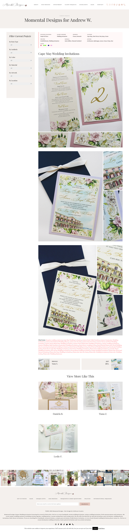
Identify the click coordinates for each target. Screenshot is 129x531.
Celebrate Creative (78, 511)
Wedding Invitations (62, 36)
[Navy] (48, 45)
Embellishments (44, 41)
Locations (89, 34)
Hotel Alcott (96, 36)
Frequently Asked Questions (71, 498)
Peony (108, 41)
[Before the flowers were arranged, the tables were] (89, 478)
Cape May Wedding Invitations (72, 340)
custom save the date (75, 341)
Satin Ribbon (68, 41)
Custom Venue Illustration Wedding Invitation (59, 343)
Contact (100, 4)
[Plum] (52, 45)
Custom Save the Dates (89, 341)
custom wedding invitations (110, 343)
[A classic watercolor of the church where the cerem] (105, 478)
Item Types (42, 39)
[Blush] (41, 45)
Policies (88, 498)
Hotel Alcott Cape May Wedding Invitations (56, 348)
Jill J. (107, 363)
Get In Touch (22, 498)
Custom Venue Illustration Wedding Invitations (87, 343)
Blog (92, 4)
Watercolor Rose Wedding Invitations (60, 352)
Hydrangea (96, 41)
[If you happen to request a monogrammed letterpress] (24, 478)
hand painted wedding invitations (59, 347)
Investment (57, 4)
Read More (101, 528)
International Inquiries (103, 498)
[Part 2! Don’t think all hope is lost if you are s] (56, 478)
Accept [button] (95, 528)
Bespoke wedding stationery (54, 340)
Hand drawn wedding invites (87, 345)
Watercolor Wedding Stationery (52, 354)
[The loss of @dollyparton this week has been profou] (8, 478)
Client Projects (70, 4)
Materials (67, 39)
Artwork (89, 39)
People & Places (44, 36)
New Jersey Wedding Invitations (60, 350)
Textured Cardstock (76, 41)
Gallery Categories (61, 34)
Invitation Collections (45, 34)
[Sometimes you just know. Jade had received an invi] (121, 478)
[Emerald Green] (44, 45)
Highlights (84, 4)
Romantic (79, 36)
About (36, 4)
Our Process (45, 4)
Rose (112, 41)
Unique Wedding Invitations (99, 350)
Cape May (89, 36)
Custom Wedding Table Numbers (48, 345)
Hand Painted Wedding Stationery (98, 347)
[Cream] (42, 45)
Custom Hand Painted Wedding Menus (57, 341)
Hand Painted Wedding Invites (78, 347)
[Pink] (50, 45)
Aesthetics (75, 34)
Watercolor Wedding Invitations (98, 352)
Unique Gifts (41, 498)
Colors (42, 43)
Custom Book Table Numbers (91, 340)
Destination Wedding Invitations (68, 345)
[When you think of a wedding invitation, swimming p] (40, 478)
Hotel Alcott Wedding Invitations (79, 348)
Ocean (74, 36)
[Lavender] (47, 45)
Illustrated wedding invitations (99, 348)
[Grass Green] (45, 45)
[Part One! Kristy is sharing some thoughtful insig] (72, 478)
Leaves (101, 41)
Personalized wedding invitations (81, 350)
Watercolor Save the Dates (80, 352)
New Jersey (102, 36)
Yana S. (55, 363)
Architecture (90, 41)
